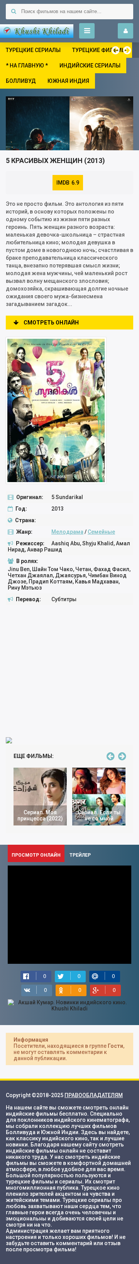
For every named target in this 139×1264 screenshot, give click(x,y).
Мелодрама (67, 532)
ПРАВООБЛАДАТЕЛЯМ (93, 1095)
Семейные (101, 532)
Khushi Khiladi (36, 30)
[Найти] (13, 11)
